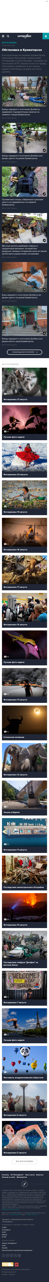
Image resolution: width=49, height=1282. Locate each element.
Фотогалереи (9, 43)
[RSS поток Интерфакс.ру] (15, 1255)
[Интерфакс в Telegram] (7, 1255)
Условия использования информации (16, 1269)
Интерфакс (24, 36)
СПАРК (4, 1227)
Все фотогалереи (24, 1161)
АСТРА (4, 1237)
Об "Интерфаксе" (17, 1175)
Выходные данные (9, 1272)
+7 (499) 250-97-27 (32, 1214)
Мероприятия (22, 1177)
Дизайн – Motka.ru (8, 1274)
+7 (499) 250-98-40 (15, 1214)
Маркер (4, 1234)
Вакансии (39, 1175)
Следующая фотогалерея (23, 352)
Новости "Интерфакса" (9, 1243)
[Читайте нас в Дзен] (3, 1255)
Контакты (5, 1175)
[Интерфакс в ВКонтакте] (11, 1255)
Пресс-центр (30, 1175)
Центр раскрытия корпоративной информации (17, 1250)
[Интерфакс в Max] (19, 1255)
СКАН (4, 1245)
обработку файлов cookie (10, 1209)
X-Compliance (6, 1230)
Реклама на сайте (8, 1177)
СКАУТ (4, 1232)
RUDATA (4, 1248)
